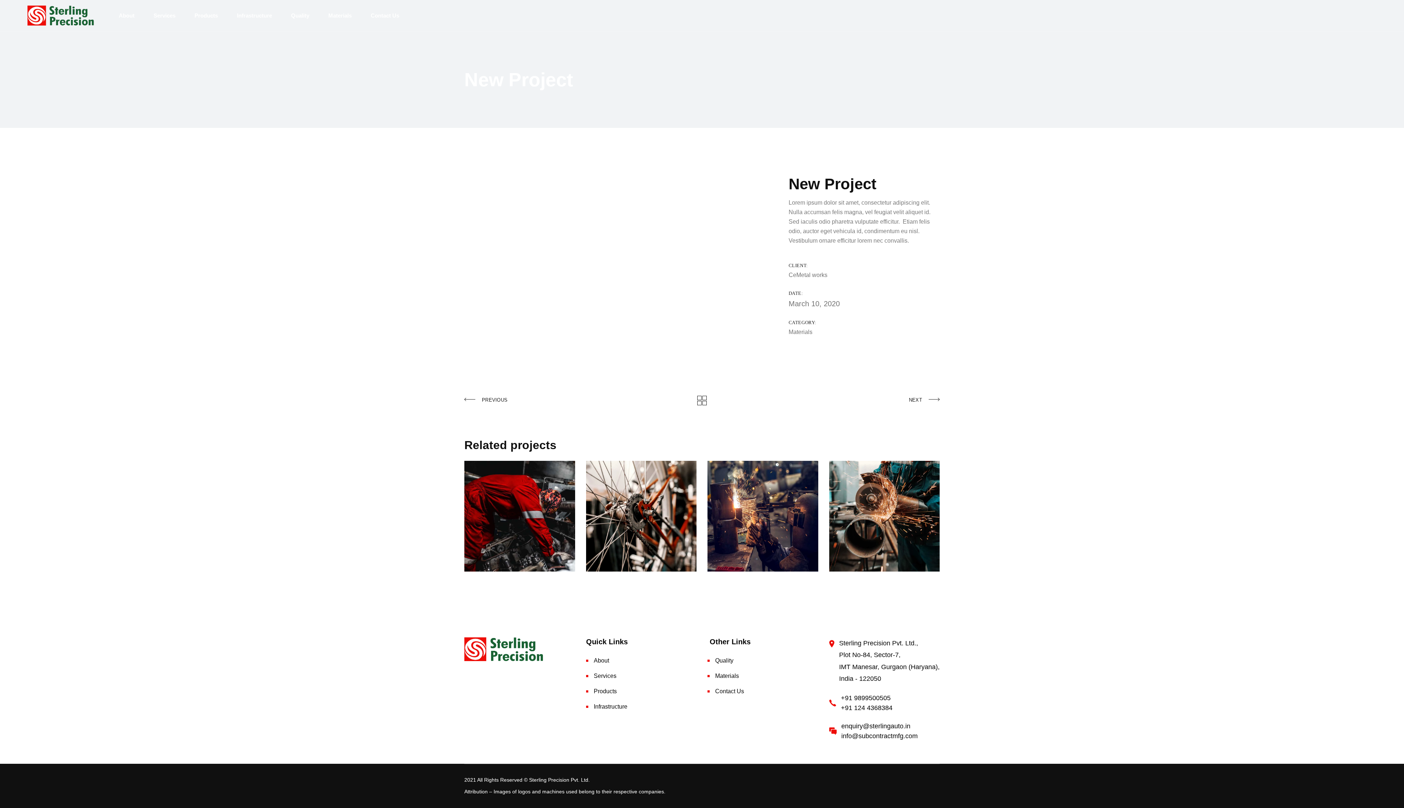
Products (605, 691)
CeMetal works (808, 275)
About (601, 660)
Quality (724, 660)
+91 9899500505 (866, 698)
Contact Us (729, 691)
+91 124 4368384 (866, 708)
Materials (800, 332)
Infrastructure (610, 706)
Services (605, 676)
